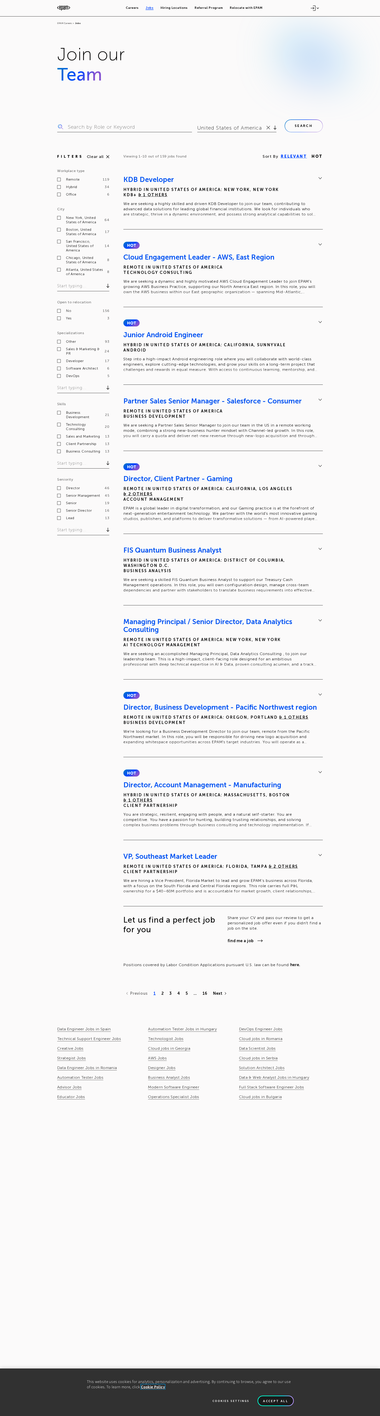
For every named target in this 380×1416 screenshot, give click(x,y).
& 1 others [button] (153, 194)
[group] (223, 197)
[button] (131, 245)
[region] (190, 1392)
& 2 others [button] (138, 494)
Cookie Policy (153, 1386)
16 (205, 993)
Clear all (95, 156)
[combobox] (198, 128)
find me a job (241, 940)
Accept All (275, 1401)
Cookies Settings (230, 1401)
